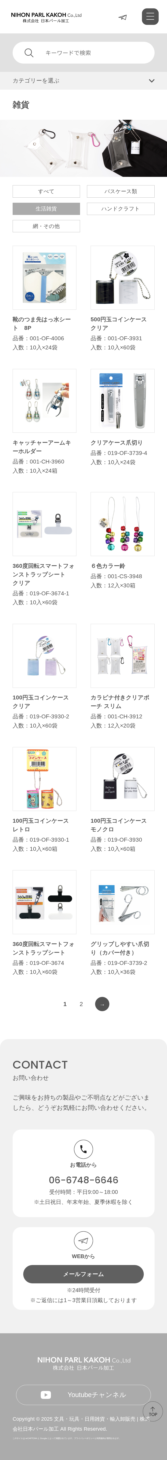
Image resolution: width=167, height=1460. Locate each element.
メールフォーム (83, 1274)
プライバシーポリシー (84, 1438)
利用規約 (101, 1438)
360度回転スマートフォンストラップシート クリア (44, 574)
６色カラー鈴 (108, 566)
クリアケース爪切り (117, 442)
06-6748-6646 (84, 1180)
